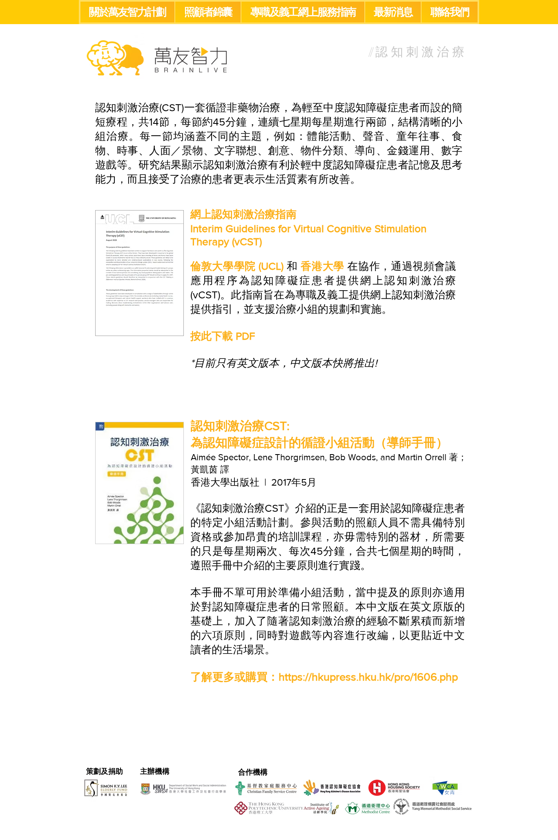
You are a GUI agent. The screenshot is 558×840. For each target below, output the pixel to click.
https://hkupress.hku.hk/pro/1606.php (368, 677)
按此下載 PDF (222, 336)
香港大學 (322, 266)
